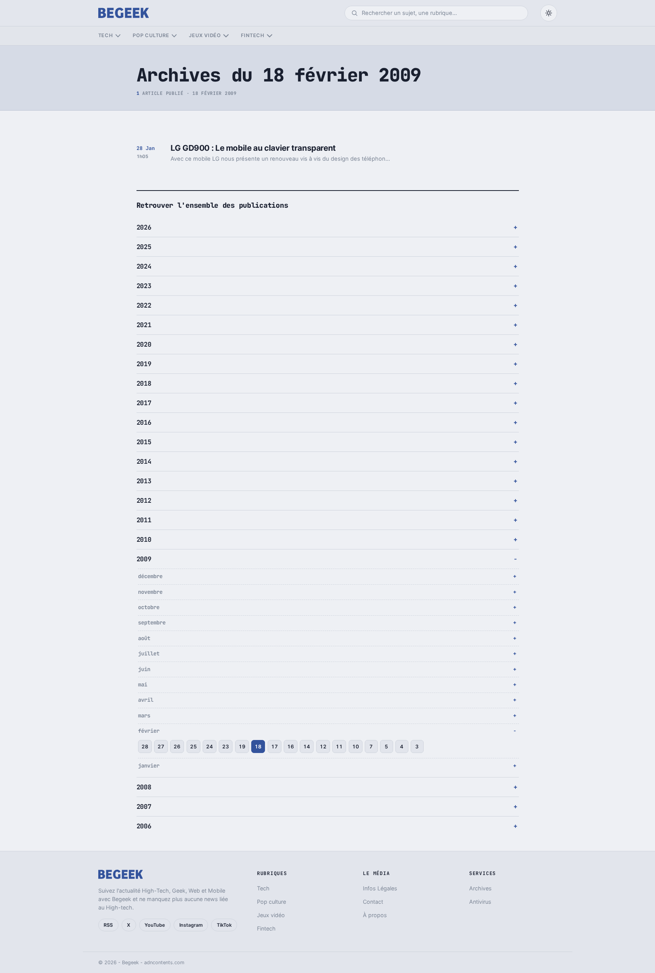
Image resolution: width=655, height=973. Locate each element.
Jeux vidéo (205, 35)
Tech (105, 35)
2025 (144, 247)
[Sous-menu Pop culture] (174, 35)
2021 (144, 325)
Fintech (253, 35)
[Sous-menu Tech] (117, 35)
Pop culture (151, 35)
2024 (144, 266)
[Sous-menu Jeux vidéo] (225, 35)
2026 (144, 227)
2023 (144, 286)
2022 (144, 305)
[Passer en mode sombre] (548, 13)
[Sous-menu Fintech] (269, 35)
